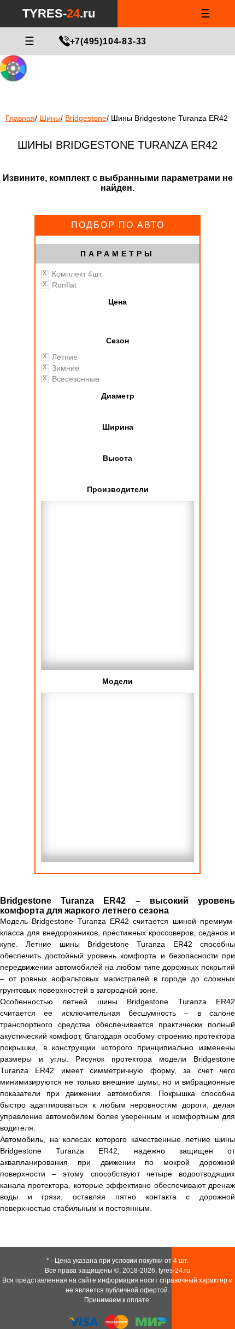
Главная (20, 118)
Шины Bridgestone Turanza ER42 (169, 118)
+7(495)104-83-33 (108, 41)
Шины (50, 118)
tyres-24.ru (174, 1270)
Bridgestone (86, 118)
